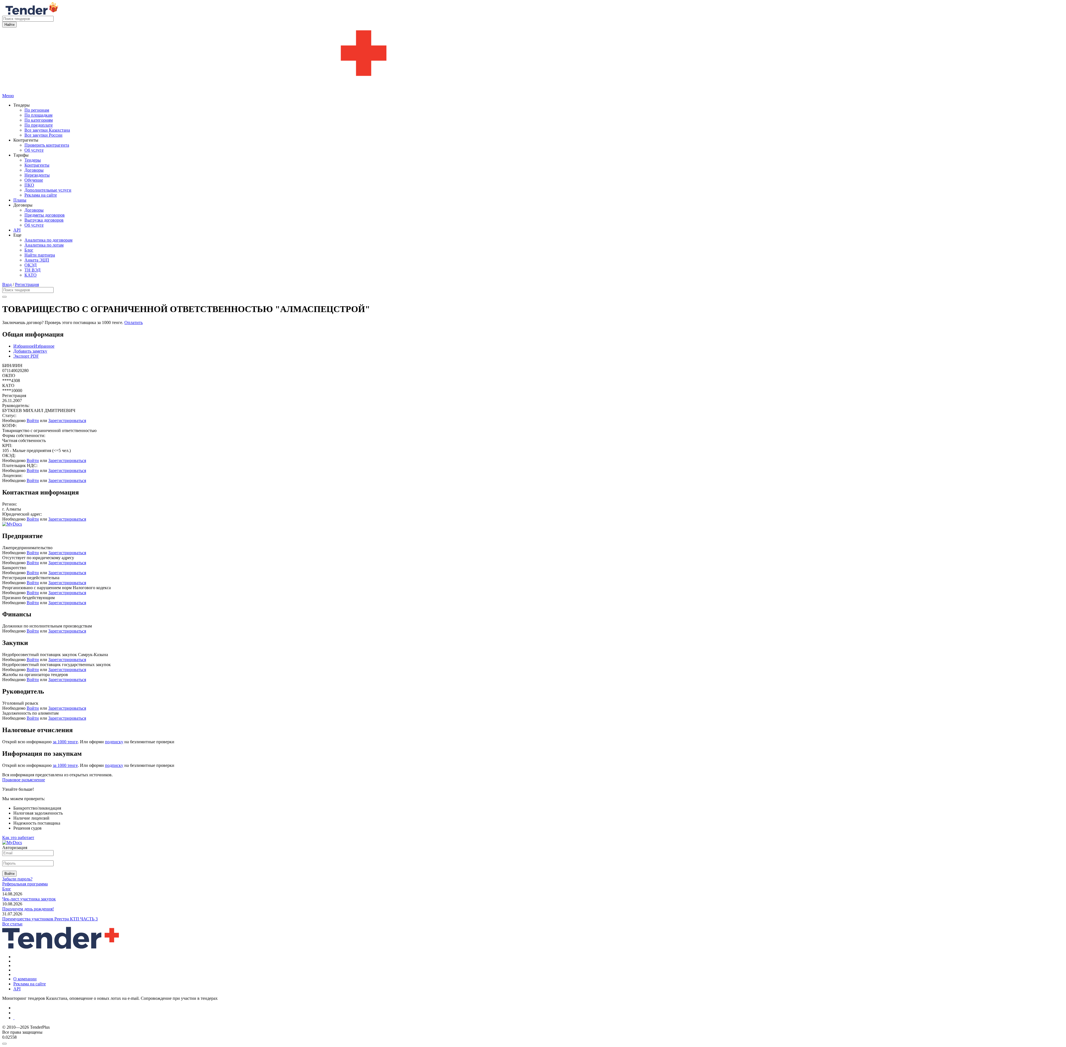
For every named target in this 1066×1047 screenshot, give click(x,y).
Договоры (34, 170)
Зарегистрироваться (67, 420)
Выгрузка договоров (44, 220)
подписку (114, 741)
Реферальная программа (25, 884)
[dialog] (533, 1042)
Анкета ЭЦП (36, 260)
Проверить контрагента (46, 145)
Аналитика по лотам (44, 245)
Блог (28, 250)
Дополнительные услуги (47, 190)
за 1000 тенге (65, 741)
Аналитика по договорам (48, 240)
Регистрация (27, 284)
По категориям (38, 120)
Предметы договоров (44, 215)
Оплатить (133, 322)
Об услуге (34, 150)
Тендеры (32, 160)
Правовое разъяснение (23, 779)
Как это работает (18, 837)
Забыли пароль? (17, 879)
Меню (8, 95)
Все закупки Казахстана (47, 130)
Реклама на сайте (40, 195)
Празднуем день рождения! (28, 909)
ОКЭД (30, 265)
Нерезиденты (37, 175)
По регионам (36, 110)
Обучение (33, 180)
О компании (25, 978)
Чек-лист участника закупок (29, 899)
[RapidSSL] (538, 1017)
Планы (19, 200)
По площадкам (38, 115)
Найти (9, 24)
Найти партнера (39, 255)
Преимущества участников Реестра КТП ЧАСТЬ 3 (50, 919)
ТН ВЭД (32, 270)
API (17, 230)
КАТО (30, 275)
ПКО (29, 185)
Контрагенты (36, 165)
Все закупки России (43, 135)
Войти (33, 420)
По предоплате (38, 125)
